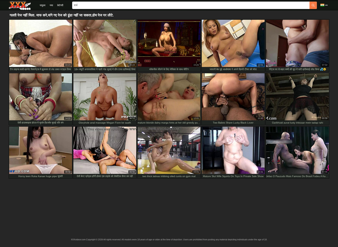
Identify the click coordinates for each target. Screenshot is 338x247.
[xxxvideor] (20, 5)
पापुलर (42, 5)
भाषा (326, 5)
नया (51, 5)
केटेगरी (60, 5)
